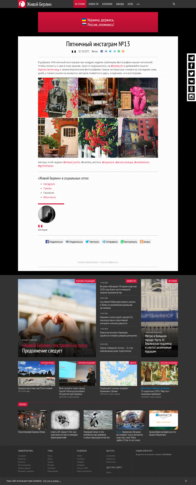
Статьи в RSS (82, 468)
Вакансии (22, 459)
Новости (94, 4)
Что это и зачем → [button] (52, 481)
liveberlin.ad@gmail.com (109, 262)
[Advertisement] (98, 254)
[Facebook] (191, 66)
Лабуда (120, 4)
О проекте (22, 456)
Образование (52, 471)
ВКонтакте (49, 197)
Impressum (110, 459)
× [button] (186, 481)
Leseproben (110, 456)
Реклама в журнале (26, 471)
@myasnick (108, 162)
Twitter (47, 188)
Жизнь (95, 51)
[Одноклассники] (191, 89)
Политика (51, 468)
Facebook (81, 459)
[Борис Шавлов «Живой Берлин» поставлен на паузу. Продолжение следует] (57, 356)
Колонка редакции (85, 281)
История (173, 281)
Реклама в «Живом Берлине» (88, 262)
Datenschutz (111, 462)
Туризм (50, 462)
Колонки (107, 4)
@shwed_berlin (71, 162)
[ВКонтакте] (191, 81)
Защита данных (24, 468)
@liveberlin (117, 65)
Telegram (80, 462)
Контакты (21, 462)
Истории (80, 4)
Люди (49, 456)
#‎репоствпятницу (48, 69)
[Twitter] (191, 73)
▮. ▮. (74, 51)
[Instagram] (191, 97)
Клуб (130, 4)
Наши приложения (84, 471)
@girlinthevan (45, 165)
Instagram (49, 184)
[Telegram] (191, 58)
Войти (108, 473)
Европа (133, 362)
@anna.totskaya (124, 162)
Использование (24, 465)
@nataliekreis (141, 162)
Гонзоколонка (47, 362)
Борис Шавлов (73, 397)
